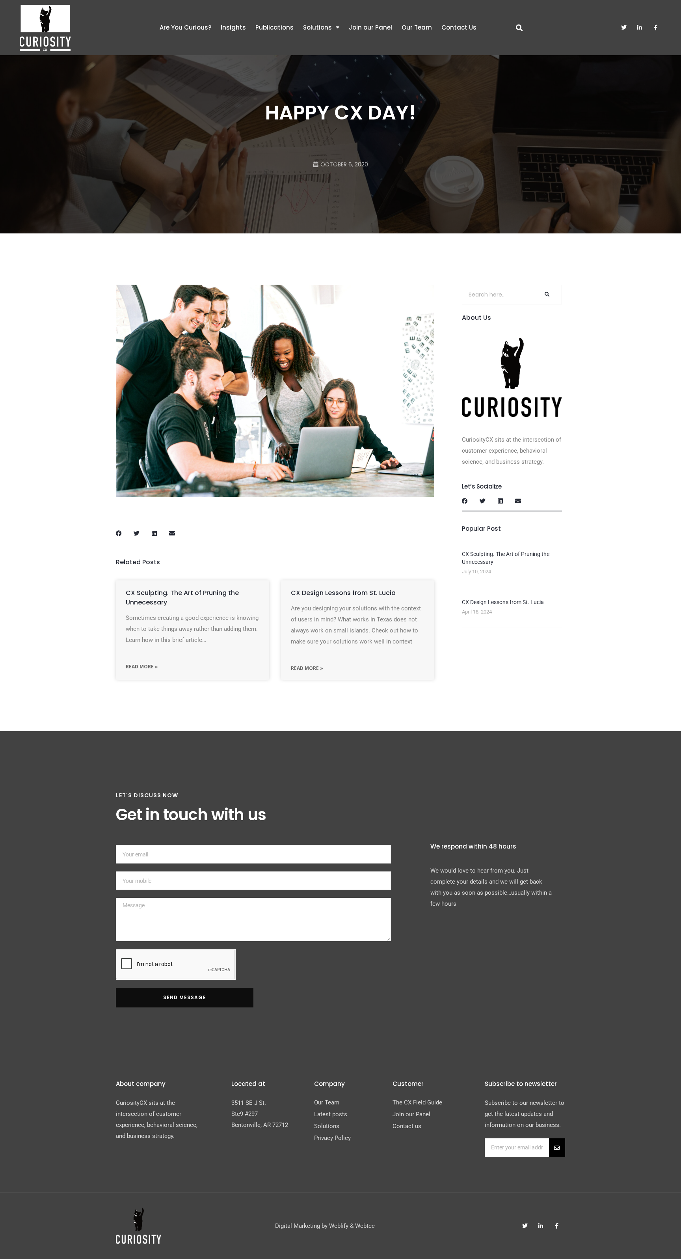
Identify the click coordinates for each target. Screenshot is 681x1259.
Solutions (317, 27)
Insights (233, 27)
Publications (274, 27)
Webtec (365, 1225)
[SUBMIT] (557, 1147)
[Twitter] (623, 27)
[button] (119, 533)
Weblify (338, 1225)
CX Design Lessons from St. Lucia (343, 592)
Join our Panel (370, 27)
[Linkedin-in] (639, 27)
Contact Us (458, 27)
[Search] (546, 294)
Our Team (417, 27)
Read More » (142, 666)
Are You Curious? (185, 27)
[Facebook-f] (655, 27)
